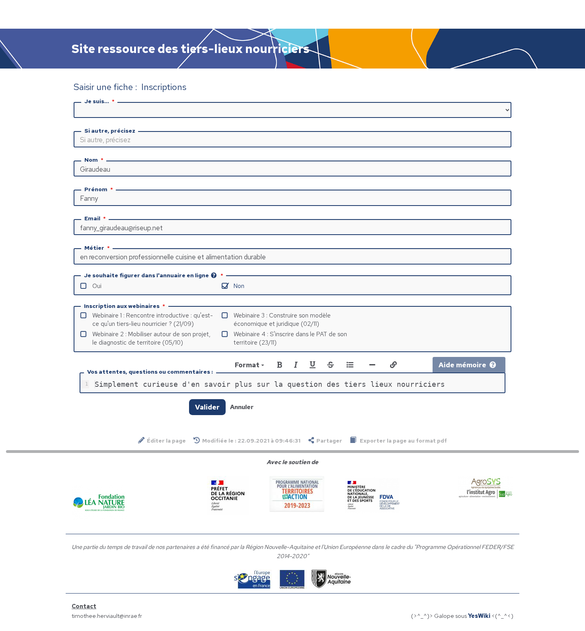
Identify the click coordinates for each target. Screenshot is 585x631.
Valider (207, 407)
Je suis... (96, 101)
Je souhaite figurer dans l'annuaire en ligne (146, 275)
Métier (94, 247)
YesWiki (479, 615)
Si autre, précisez (109, 130)
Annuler (242, 407)
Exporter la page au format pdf (403, 440)
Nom (91, 159)
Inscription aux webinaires (122, 306)
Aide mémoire (462, 365)
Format (248, 365)
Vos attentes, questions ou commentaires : (150, 371)
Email (92, 218)
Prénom (95, 189)
